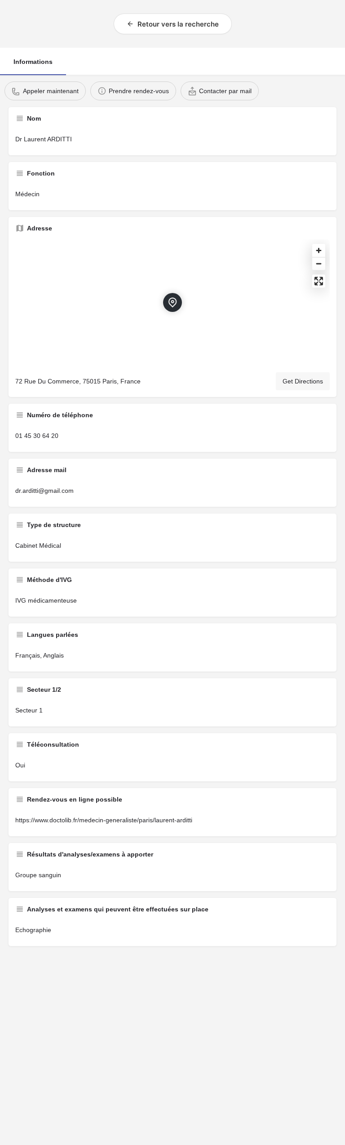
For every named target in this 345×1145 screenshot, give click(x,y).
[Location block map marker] (172, 302)
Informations (33, 61)
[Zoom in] (318, 250)
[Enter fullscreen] (318, 281)
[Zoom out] (318, 263)
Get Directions (303, 381)
